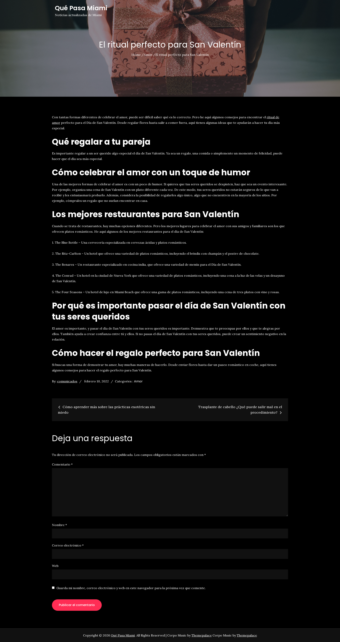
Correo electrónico (68, 545)
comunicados (67, 381)
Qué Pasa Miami (81, 8)
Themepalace (201, 635)
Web (55, 566)
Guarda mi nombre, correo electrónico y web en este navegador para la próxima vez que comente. (131, 588)
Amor (138, 381)
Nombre (59, 525)
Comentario (62, 464)
